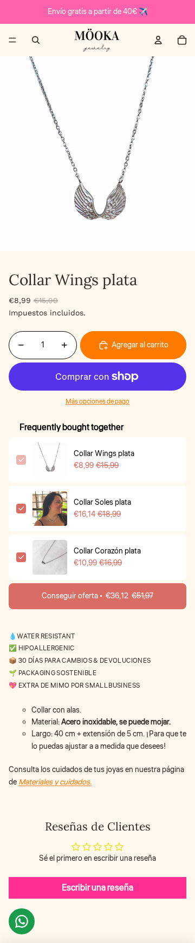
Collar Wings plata (104, 454)
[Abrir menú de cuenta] (158, 40)
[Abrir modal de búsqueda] (36, 40)
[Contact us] (22, 921)
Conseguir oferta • (97, 596)
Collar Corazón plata (107, 551)
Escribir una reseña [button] (97, 888)
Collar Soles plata (102, 502)
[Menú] (12, 40)
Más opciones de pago (97, 401)
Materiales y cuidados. (55, 782)
